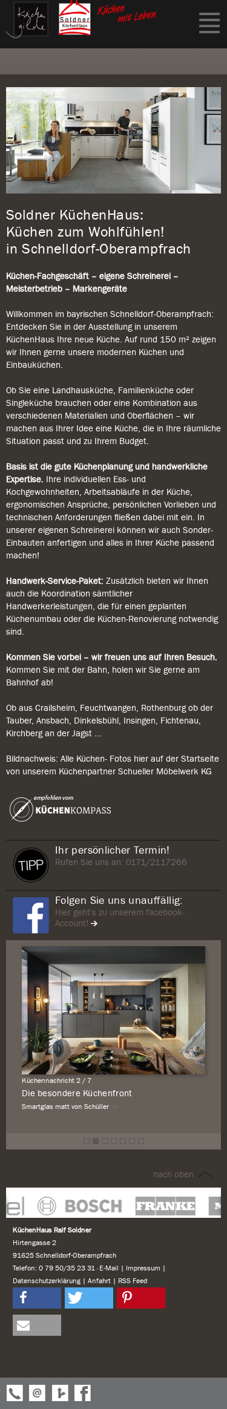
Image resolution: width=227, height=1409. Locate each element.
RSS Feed (132, 1281)
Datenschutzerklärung (47, 1281)
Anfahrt (99, 1281)
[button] (37, 1298)
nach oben (174, 1174)
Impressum (143, 1268)
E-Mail (109, 1268)
